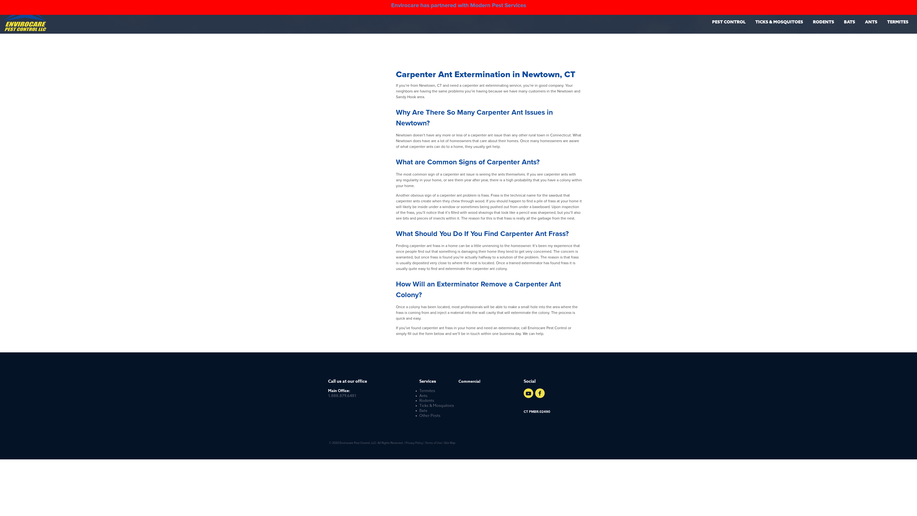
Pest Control (729, 22)
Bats (849, 22)
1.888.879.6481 (342, 393)
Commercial (469, 381)
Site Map (449, 443)
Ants (871, 22)
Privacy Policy (414, 443)
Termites (897, 22)
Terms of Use (433, 443)
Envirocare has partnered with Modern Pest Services (458, 5)
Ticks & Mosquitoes (779, 22)
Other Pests (429, 415)
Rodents (823, 22)
